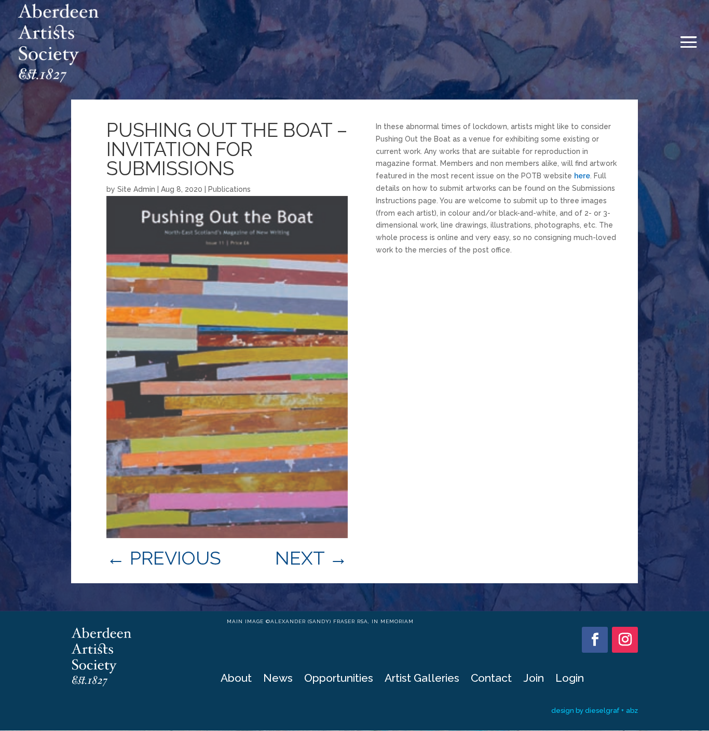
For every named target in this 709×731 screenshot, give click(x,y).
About (236, 679)
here (582, 176)
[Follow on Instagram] (625, 640)
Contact (491, 679)
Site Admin (136, 189)
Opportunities (338, 679)
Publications (229, 189)
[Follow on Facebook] (595, 640)
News (278, 679)
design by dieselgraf (585, 710)
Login (569, 679)
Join (533, 679)
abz (632, 710)
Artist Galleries (422, 679)
